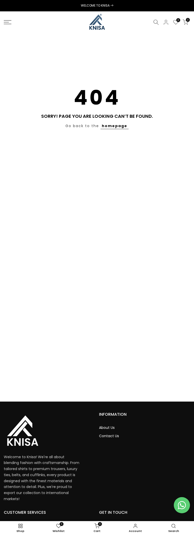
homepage (114, 125)
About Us (107, 427)
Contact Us (109, 436)
